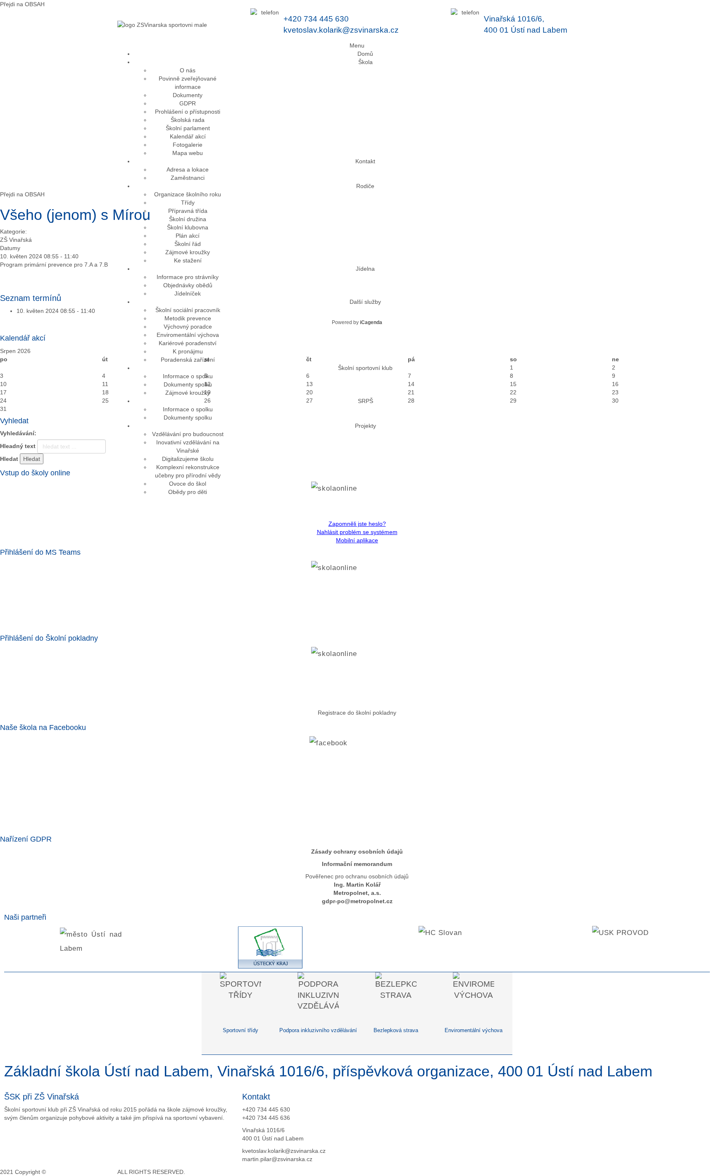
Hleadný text (18, 446)
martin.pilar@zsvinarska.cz (277, 1159)
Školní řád (187, 244)
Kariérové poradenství (188, 343)
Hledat (9, 459)
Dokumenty (187, 95)
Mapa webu (187, 153)
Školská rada (188, 120)
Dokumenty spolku (188, 384)
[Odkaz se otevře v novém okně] (357, 783)
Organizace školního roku (187, 194)
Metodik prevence (187, 318)
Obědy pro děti (187, 492)
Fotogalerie (187, 144)
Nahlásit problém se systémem (357, 532)
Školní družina (187, 219)
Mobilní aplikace (357, 540)
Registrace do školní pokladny (357, 712)
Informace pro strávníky (188, 277)
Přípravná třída (187, 211)
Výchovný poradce (188, 326)
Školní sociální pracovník (187, 310)
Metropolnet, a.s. (357, 893)
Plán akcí (188, 235)
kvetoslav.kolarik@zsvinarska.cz (341, 30)
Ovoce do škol (187, 483)
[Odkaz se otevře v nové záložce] (357, 498)
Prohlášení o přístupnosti (187, 111)
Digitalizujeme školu (188, 459)
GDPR (187, 103)
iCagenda (371, 322)
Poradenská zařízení (188, 359)
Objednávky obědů (187, 285)
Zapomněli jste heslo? (357, 523)
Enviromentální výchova (188, 335)
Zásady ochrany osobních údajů (357, 851)
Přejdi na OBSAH (22, 4)
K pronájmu (188, 351)
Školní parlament (188, 128)
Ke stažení (188, 260)
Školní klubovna (187, 227)
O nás (187, 70)
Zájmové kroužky (187, 252)
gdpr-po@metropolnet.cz (357, 901)
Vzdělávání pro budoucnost (188, 434)
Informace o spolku (188, 376)
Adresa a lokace (188, 169)
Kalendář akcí (188, 136)
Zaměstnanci (188, 177)
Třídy (188, 202)
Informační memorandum (357, 864)
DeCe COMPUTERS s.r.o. (82, 1172)
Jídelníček (187, 293)
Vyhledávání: (18, 433)
